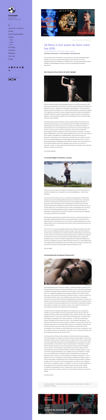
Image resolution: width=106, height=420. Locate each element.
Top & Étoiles (11, 50)
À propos (10, 59)
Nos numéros (11, 47)
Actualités (10, 37)
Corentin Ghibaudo (62, 384)
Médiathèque (11, 53)
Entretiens (11, 42)
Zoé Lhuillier (71, 384)
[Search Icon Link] (17, 25)
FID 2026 (10, 31)
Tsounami (13, 16)
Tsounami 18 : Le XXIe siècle (15, 28)
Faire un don (11, 56)
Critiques (11, 39)
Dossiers (11, 44)
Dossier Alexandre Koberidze (15, 34)
